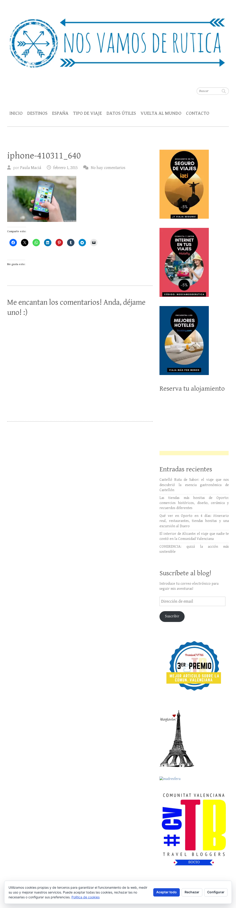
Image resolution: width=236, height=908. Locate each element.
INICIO (16, 113)
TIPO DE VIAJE (87, 113)
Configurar (215, 892)
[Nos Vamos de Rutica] (118, 40)
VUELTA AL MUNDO (161, 113)
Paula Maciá (30, 167)
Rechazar (192, 892)
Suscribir (172, 616)
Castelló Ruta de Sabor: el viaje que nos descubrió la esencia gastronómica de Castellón (194, 485)
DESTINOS (37, 113)
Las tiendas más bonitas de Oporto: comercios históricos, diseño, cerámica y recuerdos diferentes (194, 503)
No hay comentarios (108, 167)
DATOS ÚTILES (121, 113)
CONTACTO (197, 113)
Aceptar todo (166, 892)
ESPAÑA (60, 113)
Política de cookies (85, 897)
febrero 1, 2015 (65, 167)
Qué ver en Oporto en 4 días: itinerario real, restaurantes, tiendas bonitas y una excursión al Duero (194, 521)
